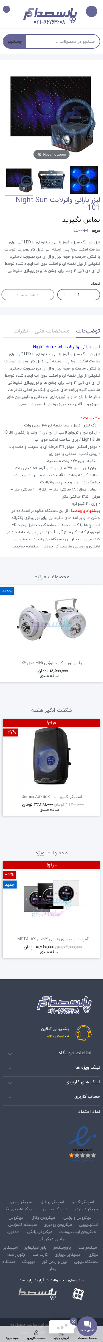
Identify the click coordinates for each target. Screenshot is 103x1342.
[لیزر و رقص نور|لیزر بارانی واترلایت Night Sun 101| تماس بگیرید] (19, 181)
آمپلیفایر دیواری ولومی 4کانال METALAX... (51, 939)
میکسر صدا (87, 1247)
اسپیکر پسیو (21, 1201)
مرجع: (95, 230)
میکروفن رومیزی (58, 1224)
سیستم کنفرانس (22, 1224)
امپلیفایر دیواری (68, 1254)
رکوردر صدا (16, 1254)
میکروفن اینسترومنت (77, 1231)
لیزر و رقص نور (54, 1261)
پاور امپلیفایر (36, 1247)
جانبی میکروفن (52, 1238)
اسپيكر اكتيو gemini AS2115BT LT (51, 796)
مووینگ (28, 1261)
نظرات (20, 331)
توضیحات (88, 331)
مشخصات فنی (52, 331)
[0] (10, 10)
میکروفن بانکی (39, 1231)
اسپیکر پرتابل (52, 1201)
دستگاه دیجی (86, 1261)
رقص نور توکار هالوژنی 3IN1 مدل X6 (51, 663)
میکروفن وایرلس (77, 1217)
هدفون (13, 1231)
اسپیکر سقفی (55, 1208)
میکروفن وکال (43, 1217)
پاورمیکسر (62, 1247)
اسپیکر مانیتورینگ (19, 1208)
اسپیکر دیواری (87, 1208)
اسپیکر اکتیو (83, 1201)
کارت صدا (40, 1254)
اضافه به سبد (28, 295)
